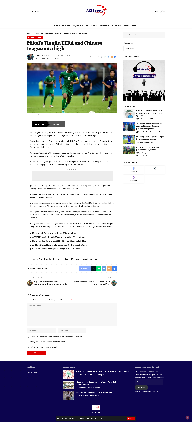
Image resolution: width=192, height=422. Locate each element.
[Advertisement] (72, 176)
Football (32, 37)
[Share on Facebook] (98, 57)
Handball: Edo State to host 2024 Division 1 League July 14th (59, 241)
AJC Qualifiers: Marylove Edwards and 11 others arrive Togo (59, 245)
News (40, 37)
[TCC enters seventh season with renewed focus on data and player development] (129, 126)
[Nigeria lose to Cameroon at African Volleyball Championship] (68, 385)
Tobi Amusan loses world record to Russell (94, 392)
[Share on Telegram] (108, 57)
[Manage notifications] (187, 417)
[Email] (111, 57)
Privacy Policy (85, 418)
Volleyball (96, 387)
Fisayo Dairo (40, 55)
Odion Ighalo (92, 259)
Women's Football (142, 156)
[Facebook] (33, 11)
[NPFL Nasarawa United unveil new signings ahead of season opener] (129, 113)
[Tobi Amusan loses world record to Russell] (68, 395)
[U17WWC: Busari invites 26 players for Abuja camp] (129, 150)
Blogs (140, 132)
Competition (82, 387)
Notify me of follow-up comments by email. (47, 341)
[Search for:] (141, 35)
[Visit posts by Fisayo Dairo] (30, 57)
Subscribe (141, 387)
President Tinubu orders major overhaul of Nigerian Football (102, 371)
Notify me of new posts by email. (43, 347)
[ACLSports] (96, 12)
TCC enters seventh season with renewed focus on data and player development (150, 126)
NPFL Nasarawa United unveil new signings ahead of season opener (149, 113)
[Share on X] (101, 57)
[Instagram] (38, 11)
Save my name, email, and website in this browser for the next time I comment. (56, 337)
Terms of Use (98, 418)
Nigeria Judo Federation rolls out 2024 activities (54, 233)
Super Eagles (99, 375)
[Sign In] (29, 11)
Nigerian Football (78, 259)
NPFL (152, 119)
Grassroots (154, 132)
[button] (131, 418)
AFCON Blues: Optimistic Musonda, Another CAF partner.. (58, 237)
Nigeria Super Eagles (61, 259)
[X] (35, 11)
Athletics (81, 396)
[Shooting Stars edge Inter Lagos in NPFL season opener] (129, 139)
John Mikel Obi (45, 259)
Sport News (56, 124)
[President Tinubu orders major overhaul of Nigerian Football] (68, 374)
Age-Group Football (145, 153)
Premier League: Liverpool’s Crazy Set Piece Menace (56, 249)
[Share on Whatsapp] (104, 57)
